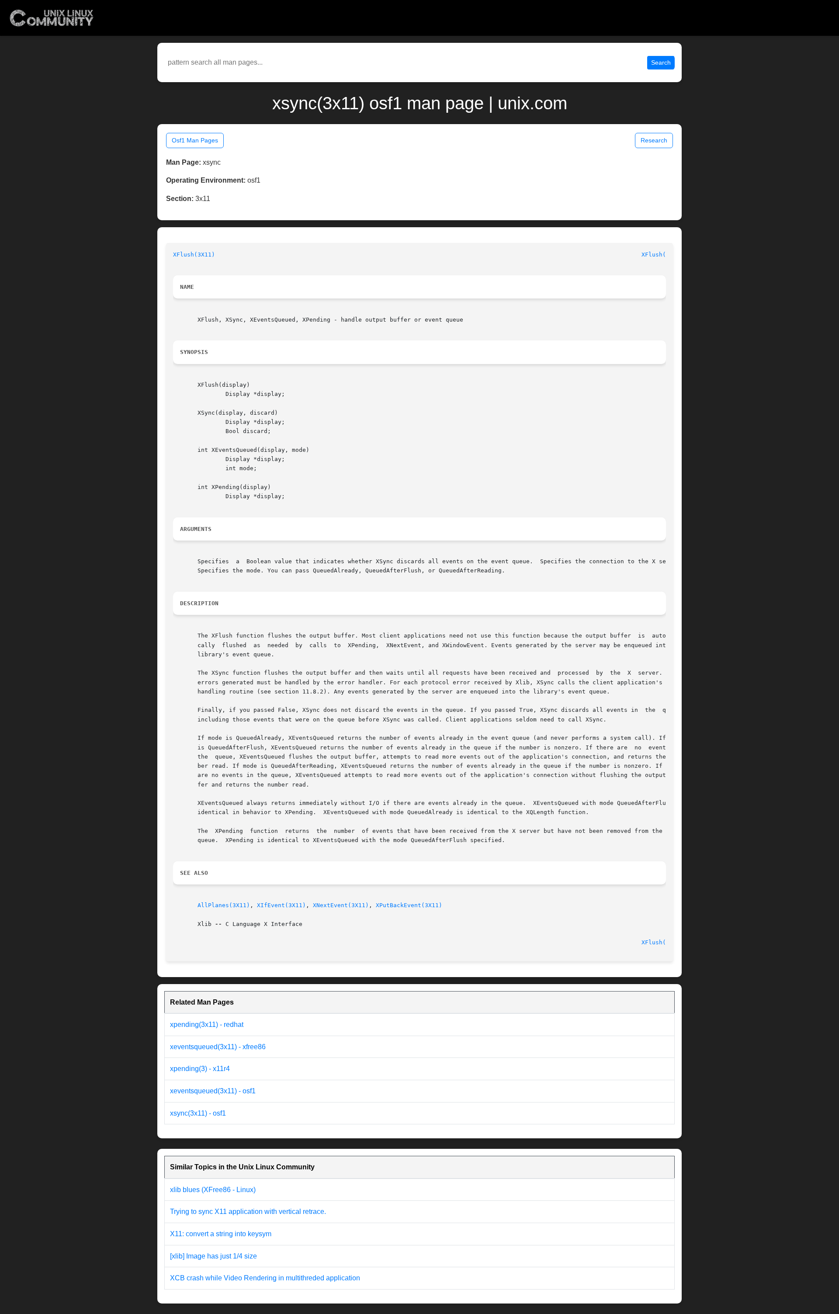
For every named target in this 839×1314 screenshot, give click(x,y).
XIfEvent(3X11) (281, 905)
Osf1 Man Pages (195, 140)
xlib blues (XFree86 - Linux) (213, 1189)
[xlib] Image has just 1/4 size (213, 1256)
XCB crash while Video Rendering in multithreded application (265, 1278)
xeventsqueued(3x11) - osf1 (213, 1091)
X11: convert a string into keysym (220, 1234)
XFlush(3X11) (194, 254)
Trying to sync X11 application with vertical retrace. (248, 1211)
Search (661, 62)
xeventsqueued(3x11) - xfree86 (218, 1047)
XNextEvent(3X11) (341, 905)
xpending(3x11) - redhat (206, 1024)
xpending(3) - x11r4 (200, 1068)
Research (654, 140)
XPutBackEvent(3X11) (409, 905)
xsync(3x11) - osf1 (198, 1113)
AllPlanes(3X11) (224, 905)
